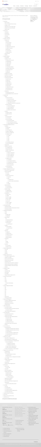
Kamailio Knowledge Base (7, 433)
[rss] (38, 1)
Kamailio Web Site (6, 436)
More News (5, 425)
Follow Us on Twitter (19, 424)
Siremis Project (18, 423)
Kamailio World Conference (20, 428)
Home (16, 9)
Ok (20, 445)
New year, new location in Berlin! (7, 422)
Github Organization (19, 421)
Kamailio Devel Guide (7, 429)
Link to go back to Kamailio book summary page (9, 398)
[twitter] (36, 1)
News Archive (11, 425)
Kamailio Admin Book (7, 428)
